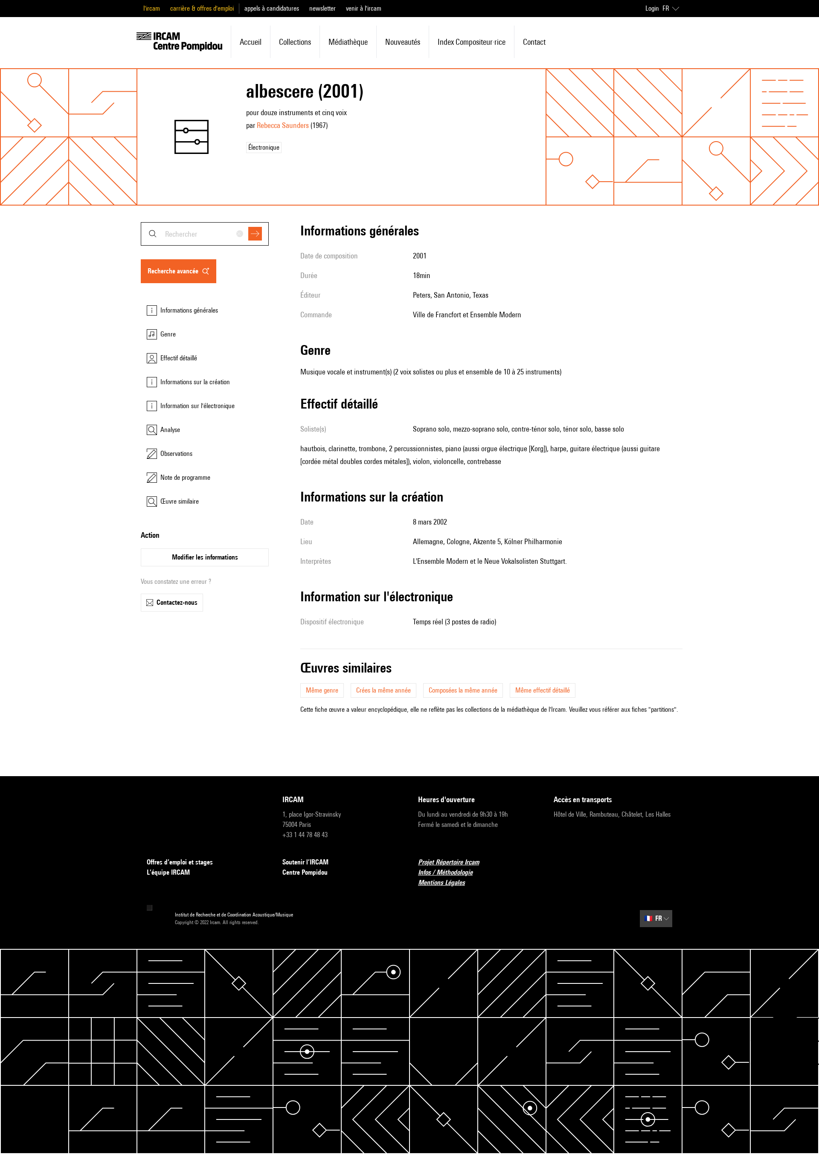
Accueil (250, 41)
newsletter (322, 8)
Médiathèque (348, 41)
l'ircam (151, 8)
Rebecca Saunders (283, 125)
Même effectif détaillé (542, 690)
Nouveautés (402, 41)
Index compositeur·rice (471, 41)
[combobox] (205, 234)
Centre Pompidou (305, 872)
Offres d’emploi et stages (180, 862)
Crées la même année (383, 690)
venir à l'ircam (363, 8)
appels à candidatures (271, 8)
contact (534, 41)
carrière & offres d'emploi (202, 8)
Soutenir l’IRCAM (305, 862)
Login (652, 8)
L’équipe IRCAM (168, 872)
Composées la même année (463, 690)
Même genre (322, 690)
